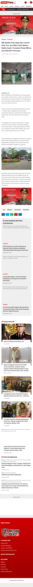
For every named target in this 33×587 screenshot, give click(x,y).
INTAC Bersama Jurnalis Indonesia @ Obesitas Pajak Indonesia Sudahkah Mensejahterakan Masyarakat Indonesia (15, 248)
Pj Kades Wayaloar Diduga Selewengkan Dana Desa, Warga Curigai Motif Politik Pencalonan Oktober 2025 (16, 421)
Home (2, 6)
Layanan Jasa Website (6, 548)
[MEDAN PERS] (8, 4)
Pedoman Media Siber (6, 571)
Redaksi (3, 562)
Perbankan (9, 39)
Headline (5, 243)
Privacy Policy (4, 569)
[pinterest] (16, 214)
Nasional (17, 6)
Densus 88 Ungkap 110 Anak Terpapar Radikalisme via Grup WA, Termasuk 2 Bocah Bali (14, 278)
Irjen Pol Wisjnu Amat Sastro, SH (14, 341)
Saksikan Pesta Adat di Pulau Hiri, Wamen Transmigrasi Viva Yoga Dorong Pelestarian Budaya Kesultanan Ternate (15, 485)
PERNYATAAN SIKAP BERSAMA (18, 9)
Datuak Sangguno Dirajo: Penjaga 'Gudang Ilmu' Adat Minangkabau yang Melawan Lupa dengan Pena (16, 465)
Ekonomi (5, 304)
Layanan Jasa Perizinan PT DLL (9, 550)
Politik (22, 6)
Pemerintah (29, 6)
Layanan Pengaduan (6, 545)
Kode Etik (3, 564)
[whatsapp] (11, 214)
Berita (6, 6)
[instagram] (9, 525)
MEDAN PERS (21, 580)
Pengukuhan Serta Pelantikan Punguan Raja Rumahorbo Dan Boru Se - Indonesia (16, 395)
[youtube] (11, 525)
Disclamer (3, 567)
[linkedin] (20, 214)
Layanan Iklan (4, 543)
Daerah (11, 6)
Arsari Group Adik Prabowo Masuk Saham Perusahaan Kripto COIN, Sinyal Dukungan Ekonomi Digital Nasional (16, 309)
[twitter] (7, 214)
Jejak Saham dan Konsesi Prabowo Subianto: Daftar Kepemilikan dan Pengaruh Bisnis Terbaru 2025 (14, 448)
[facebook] (3, 214)
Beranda (4, 39)
